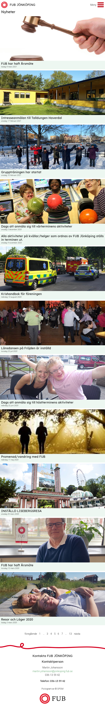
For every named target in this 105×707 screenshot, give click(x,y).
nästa (77, 633)
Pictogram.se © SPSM (52, 689)
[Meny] (100, 4)
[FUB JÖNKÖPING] (52, 698)
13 (70, 633)
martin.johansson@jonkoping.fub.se (53, 671)
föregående (31, 633)
